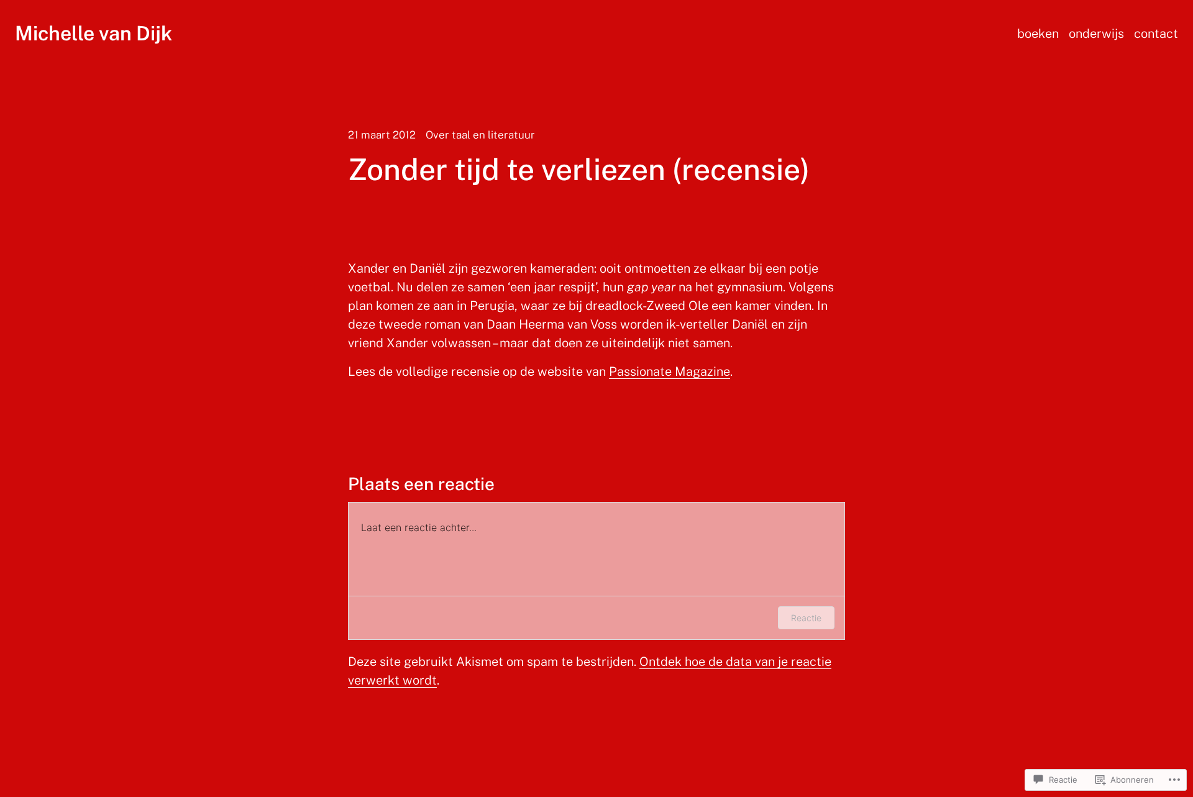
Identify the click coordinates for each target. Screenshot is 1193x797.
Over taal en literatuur (480, 135)
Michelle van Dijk (93, 33)
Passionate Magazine (669, 371)
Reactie (806, 618)
